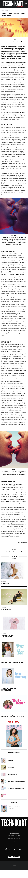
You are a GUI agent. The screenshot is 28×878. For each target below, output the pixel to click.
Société (2, 10)
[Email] (17, 41)
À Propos (14, 841)
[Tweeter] (9, 41)
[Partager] (6, 41)
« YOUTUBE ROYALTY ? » (8, 636)
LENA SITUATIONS (6, 609)
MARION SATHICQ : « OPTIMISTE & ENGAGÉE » (13, 662)
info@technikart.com (15, 838)
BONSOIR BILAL (5, 583)
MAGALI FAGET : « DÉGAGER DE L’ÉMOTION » (13, 716)
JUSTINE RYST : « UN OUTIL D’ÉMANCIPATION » (8, 689)
